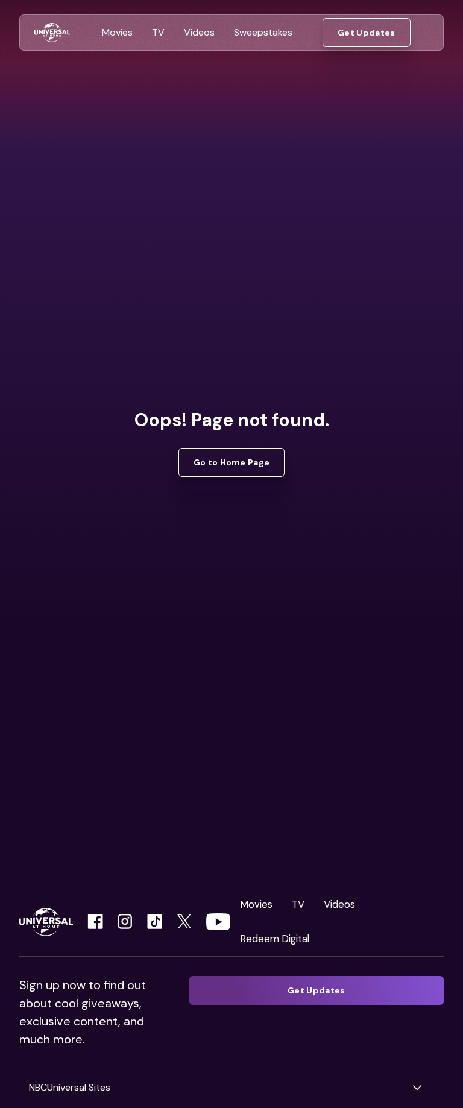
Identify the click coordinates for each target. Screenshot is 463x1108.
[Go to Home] (52, 33)
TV (298, 904)
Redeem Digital (274, 938)
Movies (256, 904)
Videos (339, 904)
